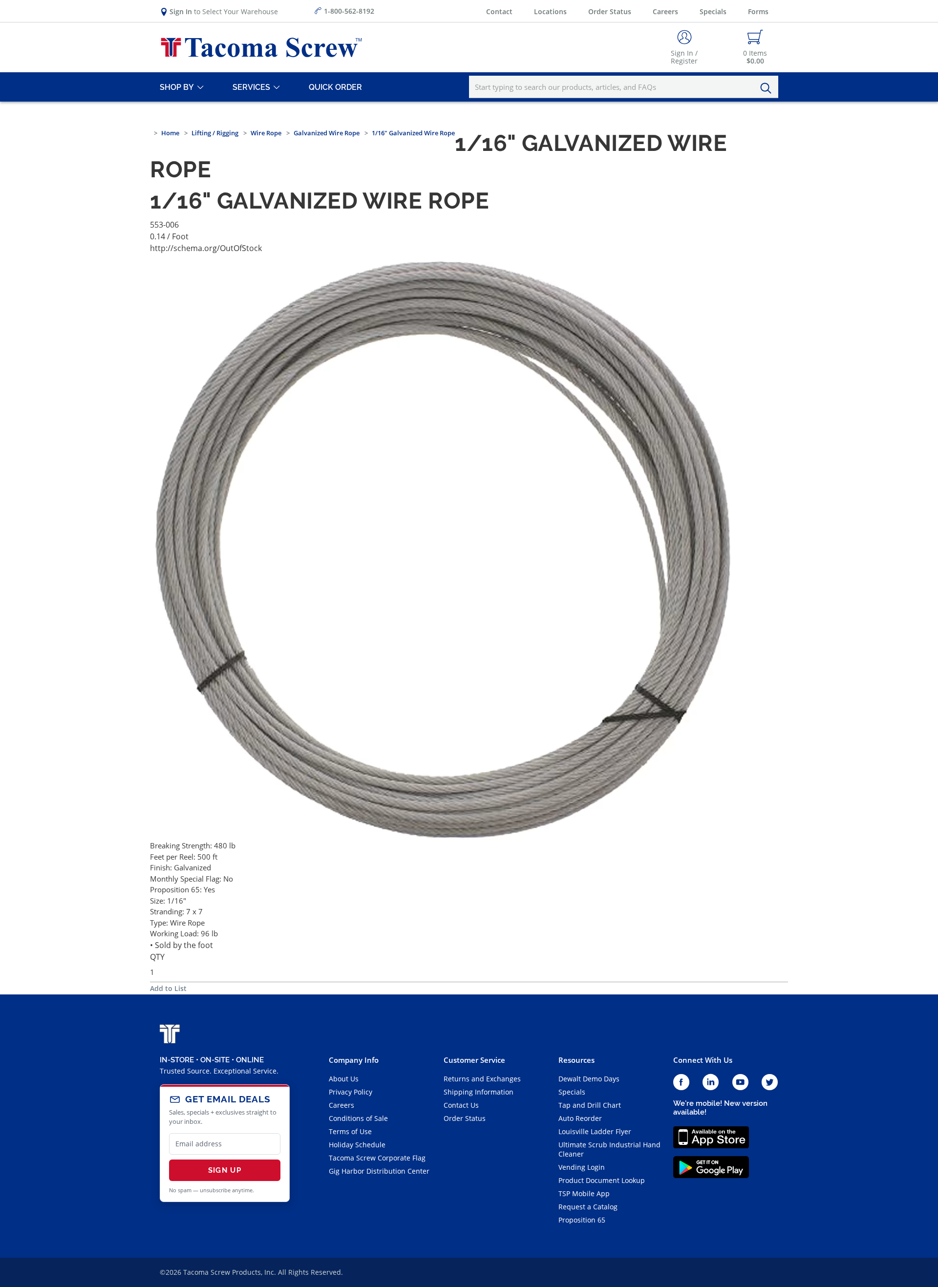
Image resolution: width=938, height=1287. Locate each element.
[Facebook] (681, 1082)
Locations (550, 11)
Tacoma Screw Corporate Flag (377, 1157)
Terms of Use (350, 1131)
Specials (713, 11)
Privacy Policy (350, 1092)
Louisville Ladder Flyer (594, 1131)
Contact (499, 11)
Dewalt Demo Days (588, 1078)
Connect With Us (702, 1059)
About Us (344, 1078)
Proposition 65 (581, 1219)
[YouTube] (740, 1082)
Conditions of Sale (358, 1118)
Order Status (609, 11)
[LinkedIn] (711, 1082)
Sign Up (224, 1170)
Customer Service (474, 1059)
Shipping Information (478, 1092)
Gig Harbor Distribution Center (379, 1171)
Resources (576, 1059)
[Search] (768, 88)
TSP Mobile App (584, 1193)
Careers (665, 11)
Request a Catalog (588, 1206)
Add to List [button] (168, 988)
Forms (758, 11)
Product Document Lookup (601, 1180)
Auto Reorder (580, 1118)
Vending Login (581, 1167)
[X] (770, 1082)
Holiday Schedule (357, 1144)
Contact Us (461, 1105)
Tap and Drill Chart (589, 1105)
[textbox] (623, 87)
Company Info (354, 1059)
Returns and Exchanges (482, 1078)
